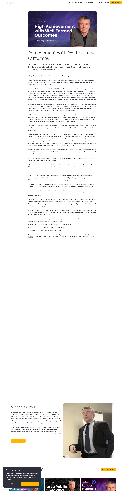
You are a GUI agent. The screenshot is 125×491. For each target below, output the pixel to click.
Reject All (13, 484)
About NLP (78, 2)
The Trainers (99, 2)
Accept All (30, 484)
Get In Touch (116, 2)
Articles (90, 2)
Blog (85, 2)
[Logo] (7, 2)
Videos (106, 2)
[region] (22, 477)
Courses (71, 2)
